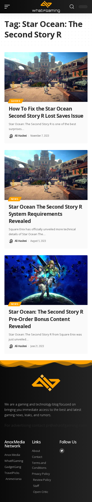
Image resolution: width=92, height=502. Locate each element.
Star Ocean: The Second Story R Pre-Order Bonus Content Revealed (46, 318)
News (15, 199)
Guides (16, 101)
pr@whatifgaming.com (66, 425)
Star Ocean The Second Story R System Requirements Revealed (45, 213)
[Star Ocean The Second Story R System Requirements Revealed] (46, 175)
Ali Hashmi (21, 135)
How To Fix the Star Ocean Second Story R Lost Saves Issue (46, 112)
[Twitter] (61, 450)
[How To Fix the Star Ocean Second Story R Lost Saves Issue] (46, 77)
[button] (8, 6)
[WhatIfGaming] (46, 6)
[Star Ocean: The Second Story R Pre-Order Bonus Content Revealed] (46, 280)
